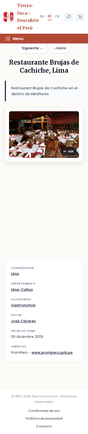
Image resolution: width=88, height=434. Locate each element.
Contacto (44, 426)
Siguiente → (32, 48)
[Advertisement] (44, 214)
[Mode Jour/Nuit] (80, 16)
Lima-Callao (22, 289)
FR (57, 16)
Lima (15, 273)
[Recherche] (68, 16)
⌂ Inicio (60, 48)
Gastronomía (23, 305)
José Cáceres (23, 321)
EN (42, 16)
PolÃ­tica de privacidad (44, 418)
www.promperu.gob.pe (52, 352)
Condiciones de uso (44, 410)
